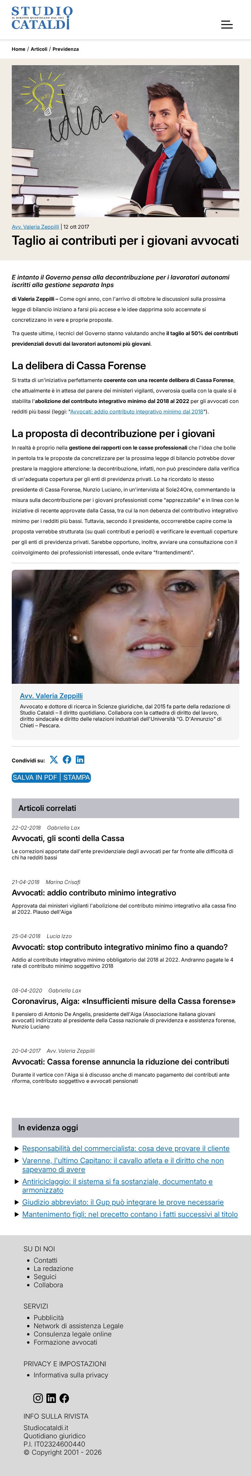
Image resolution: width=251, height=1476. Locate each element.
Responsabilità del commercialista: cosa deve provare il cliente (126, 1148)
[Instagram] (38, 1398)
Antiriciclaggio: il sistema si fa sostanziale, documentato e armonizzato (117, 1186)
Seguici (45, 1277)
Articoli (39, 49)
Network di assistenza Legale (79, 1326)
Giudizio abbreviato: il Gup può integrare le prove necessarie (123, 1202)
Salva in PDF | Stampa (51, 777)
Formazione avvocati (65, 1342)
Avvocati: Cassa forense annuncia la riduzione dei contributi (120, 1061)
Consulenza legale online (73, 1334)
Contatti (46, 1260)
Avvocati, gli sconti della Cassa (68, 838)
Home (18, 49)
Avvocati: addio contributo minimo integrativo (94, 892)
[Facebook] (67, 759)
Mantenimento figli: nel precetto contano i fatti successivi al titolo (130, 1214)
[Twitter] (54, 759)
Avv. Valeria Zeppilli (35, 226)
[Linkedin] (80, 759)
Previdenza (66, 49)
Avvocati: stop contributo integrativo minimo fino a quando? (120, 947)
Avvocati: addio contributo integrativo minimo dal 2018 (136, 411)
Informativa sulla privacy (71, 1375)
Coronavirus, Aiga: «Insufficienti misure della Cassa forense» (124, 1001)
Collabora (48, 1285)
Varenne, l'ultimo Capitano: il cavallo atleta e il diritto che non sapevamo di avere (123, 1165)
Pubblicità (49, 1317)
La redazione (54, 1268)
